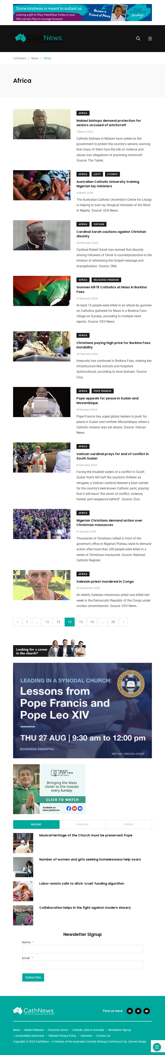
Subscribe (33, 977)
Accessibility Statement (29, 1035)
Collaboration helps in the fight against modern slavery (85, 907)
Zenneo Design (137, 1041)
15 (81, 622)
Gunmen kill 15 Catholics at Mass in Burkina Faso (111, 289)
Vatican (99, 224)
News (16, 1029)
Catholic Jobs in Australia (88, 1029)
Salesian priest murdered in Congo (105, 581)
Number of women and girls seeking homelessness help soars (90, 859)
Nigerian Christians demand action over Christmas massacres (109, 522)
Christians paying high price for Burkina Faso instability (113, 345)
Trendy (129, 824)
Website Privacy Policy (62, 1035)
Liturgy (112, 174)
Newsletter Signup (119, 1029)
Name (28, 942)
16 (92, 622)
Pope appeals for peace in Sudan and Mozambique (107, 400)
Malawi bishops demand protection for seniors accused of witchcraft (108, 122)
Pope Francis (102, 391)
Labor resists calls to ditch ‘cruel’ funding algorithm (81, 883)
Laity (97, 174)
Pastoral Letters (58, 1029)
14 (69, 622)
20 (113, 622)
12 (47, 622)
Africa (83, 113)
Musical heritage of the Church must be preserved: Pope (85, 835)
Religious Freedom (106, 280)
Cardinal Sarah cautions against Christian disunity (111, 233)
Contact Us (103, 1035)
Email (27, 958)
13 (58, 622)
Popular (82, 824)
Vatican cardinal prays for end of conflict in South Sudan (112, 456)
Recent (36, 824)
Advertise (86, 1035)
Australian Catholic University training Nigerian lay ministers (107, 183)
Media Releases (34, 1029)
